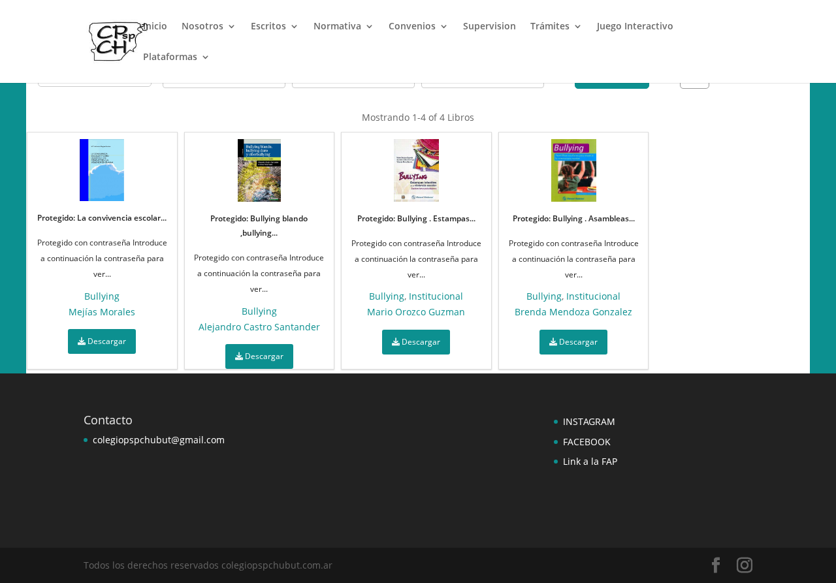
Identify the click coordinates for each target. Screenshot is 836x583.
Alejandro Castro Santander (259, 327)
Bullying (102, 296)
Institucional (436, 296)
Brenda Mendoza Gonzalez (573, 312)
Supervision (489, 27)
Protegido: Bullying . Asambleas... (574, 218)
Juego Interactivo (635, 27)
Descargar (106, 341)
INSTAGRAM (589, 421)
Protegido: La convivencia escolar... (102, 217)
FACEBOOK (587, 441)
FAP (608, 461)
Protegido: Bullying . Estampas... (416, 218)
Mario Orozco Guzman (416, 312)
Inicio (155, 27)
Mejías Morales (102, 312)
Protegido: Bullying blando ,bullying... (259, 225)
